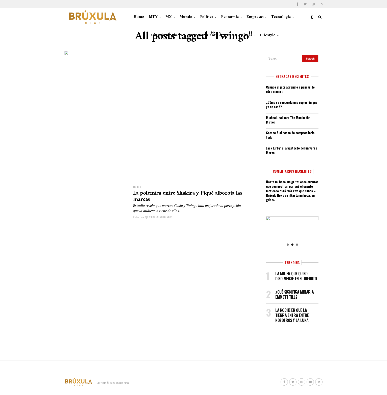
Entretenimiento (202, 35)
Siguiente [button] (313, 227)
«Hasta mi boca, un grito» (290, 197)
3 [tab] (297, 244)
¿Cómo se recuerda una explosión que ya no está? (291, 104)
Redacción (138, 217)
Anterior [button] (271, 227)
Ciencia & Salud (165, 35)
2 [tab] (292, 244)
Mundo (186, 17)
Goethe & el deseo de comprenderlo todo (290, 135)
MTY (153, 17)
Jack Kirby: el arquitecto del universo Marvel (291, 150)
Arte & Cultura (239, 35)
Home (139, 17)
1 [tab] (288, 244)
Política (206, 17)
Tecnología (281, 17)
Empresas (255, 17)
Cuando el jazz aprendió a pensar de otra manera (290, 89)
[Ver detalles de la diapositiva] (292, 228)
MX (168, 17)
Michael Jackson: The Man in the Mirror (288, 120)
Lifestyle (267, 35)
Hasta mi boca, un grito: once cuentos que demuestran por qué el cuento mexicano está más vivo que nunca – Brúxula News (292, 188)
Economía (230, 17)
